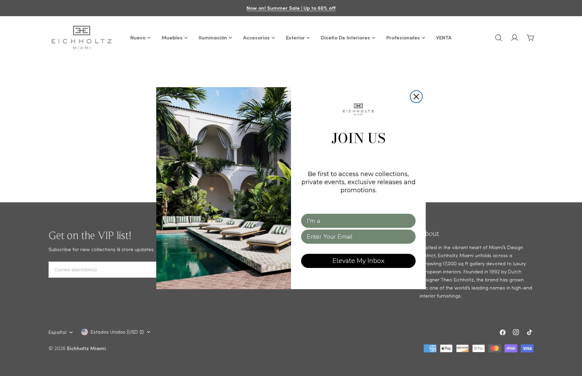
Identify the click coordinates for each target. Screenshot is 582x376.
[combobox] (356, 221)
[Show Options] (409, 221)
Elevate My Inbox (358, 260)
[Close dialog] (416, 97)
